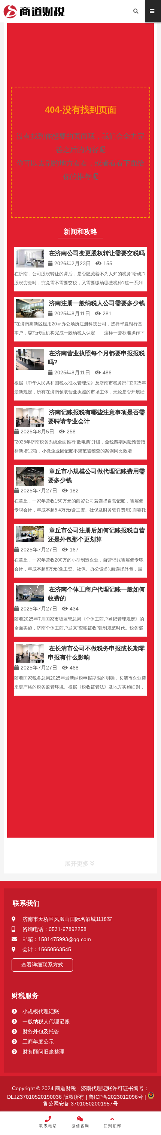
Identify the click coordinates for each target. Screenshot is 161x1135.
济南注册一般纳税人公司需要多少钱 (97, 303)
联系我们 (26, 903)
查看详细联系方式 (42, 965)
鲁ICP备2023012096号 (115, 1097)
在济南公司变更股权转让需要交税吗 (97, 253)
